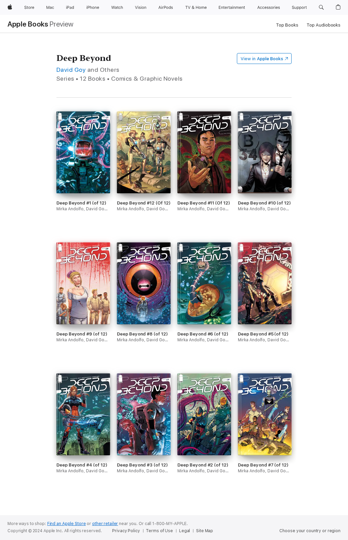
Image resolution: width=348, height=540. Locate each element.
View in (262, 58)
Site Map (204, 530)
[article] (83, 176)
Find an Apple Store (66, 523)
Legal (184, 530)
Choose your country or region (310, 530)
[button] (321, 7)
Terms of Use (159, 530)
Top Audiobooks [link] (324, 25)
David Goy (71, 69)
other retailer (105, 523)
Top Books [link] (287, 25)
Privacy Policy (126, 530)
